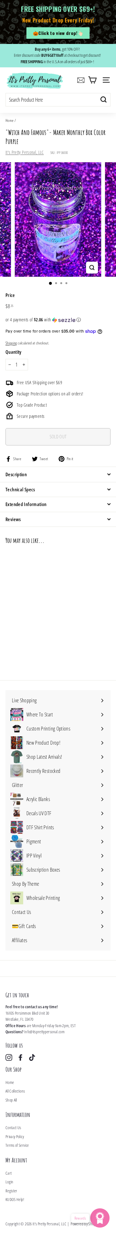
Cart (8, 1173)
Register (11, 1191)
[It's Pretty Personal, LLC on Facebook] (20, 1057)
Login (9, 1182)
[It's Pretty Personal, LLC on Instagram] (8, 1057)
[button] (58, 320)
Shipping (11, 342)
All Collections (15, 1091)
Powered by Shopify (85, 1224)
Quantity (13, 352)
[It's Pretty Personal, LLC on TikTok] (32, 1057)
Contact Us (13, 1127)
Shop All (11, 1100)
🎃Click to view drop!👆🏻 (58, 33)
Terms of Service (17, 1145)
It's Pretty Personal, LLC (24, 152)
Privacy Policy (14, 1136)
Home (9, 120)
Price (10, 295)
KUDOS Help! (14, 1199)
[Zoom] (92, 268)
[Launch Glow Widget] (100, 1218)
